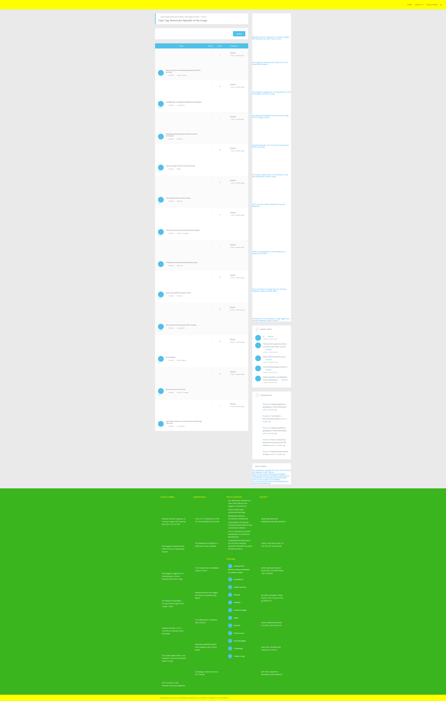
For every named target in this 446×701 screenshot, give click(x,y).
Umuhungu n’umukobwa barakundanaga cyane (181, 262)
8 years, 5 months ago (237, 247)
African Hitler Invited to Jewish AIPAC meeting (181, 325)
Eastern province (240, 587)
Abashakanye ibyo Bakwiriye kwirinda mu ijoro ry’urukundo (181, 135)
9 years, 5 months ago (237, 406)
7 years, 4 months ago (237, 183)
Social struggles (240, 641)
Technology (238, 648)
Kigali (178, 169)
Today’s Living (181, 75)
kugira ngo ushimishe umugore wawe (178, 293)
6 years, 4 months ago (237, 87)
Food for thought (182, 233)
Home (409, 5)
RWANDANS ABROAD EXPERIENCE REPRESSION (270, 476)
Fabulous (180, 139)
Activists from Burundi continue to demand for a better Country (238, 569)
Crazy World (181, 105)
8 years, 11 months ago (237, 310)
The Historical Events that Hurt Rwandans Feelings (183, 230)
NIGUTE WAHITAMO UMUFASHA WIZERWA (268, 474)
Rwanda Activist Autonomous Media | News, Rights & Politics (180, 17)
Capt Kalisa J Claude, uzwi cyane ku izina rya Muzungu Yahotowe (184, 422)
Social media (432, 5)
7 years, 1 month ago (237, 119)
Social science (239, 633)
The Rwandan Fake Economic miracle (178, 198)
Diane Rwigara (170, 357)
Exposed (179, 201)
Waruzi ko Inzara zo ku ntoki (175, 389)
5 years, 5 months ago (237, 55)
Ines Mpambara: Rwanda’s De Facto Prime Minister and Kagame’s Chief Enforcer (271, 471)
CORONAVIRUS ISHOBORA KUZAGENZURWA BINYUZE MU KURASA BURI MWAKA (269, 479)
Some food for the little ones (273, 357)
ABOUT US (419, 5)
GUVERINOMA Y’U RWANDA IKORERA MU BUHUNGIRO (184, 102)
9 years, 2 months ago (237, 374)
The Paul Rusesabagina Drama (274, 367)
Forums (203, 17)
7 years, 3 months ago (237, 151)
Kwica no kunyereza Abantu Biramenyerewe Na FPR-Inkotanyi (183, 71)
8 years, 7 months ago (237, 278)
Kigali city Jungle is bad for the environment (180, 166)
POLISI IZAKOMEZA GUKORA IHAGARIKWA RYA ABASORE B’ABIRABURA (270, 482)
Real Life (179, 265)
